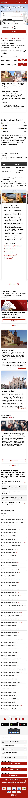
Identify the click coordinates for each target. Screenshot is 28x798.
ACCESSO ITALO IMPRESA (17, 764)
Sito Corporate (11, 782)
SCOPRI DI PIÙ (18, 321)
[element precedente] (10, 284)
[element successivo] (18, 284)
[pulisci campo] (21, 14)
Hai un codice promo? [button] (18, 27)
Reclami (11, 779)
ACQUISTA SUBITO (23, 60)
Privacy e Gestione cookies (19, 780)
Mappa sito (5, 780)
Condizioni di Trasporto (18, 779)
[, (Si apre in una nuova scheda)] (9, 719)
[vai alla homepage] (4, 2)
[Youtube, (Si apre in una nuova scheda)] (19, 719)
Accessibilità (4, 782)
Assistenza (6, 779)
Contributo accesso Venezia (20, 782)
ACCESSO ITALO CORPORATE (17, 770)
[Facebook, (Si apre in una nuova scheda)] (5, 719)
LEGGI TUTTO (22, 368)
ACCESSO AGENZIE (18, 776)
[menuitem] (16, 2)
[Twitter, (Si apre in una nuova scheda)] (16, 719)
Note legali (11, 780)
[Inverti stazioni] (25, 17)
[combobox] (11, 15)
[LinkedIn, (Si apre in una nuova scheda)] (12, 719)
